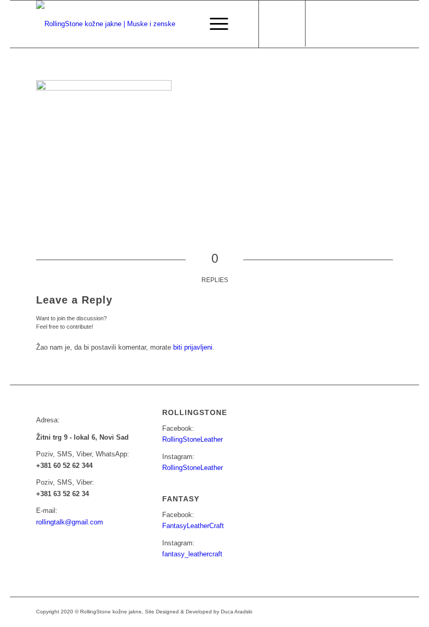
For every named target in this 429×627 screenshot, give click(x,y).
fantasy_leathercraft (192, 554)
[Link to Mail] (354, 24)
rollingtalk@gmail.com (69, 522)
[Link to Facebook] (322, 24)
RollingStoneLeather (192, 439)
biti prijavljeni (192, 347)
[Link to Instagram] (338, 24)
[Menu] (213, 24)
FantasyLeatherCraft (193, 526)
